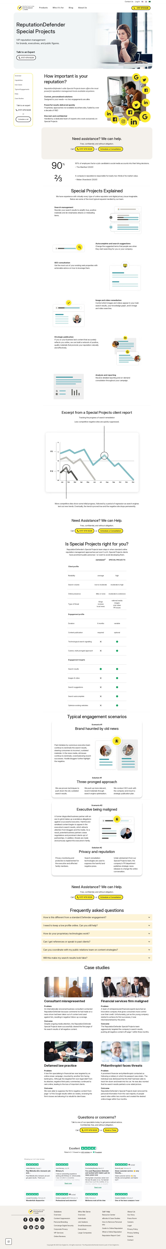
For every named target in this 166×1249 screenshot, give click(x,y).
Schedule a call (23, 119)
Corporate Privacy (61, 1229)
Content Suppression (62, 1218)
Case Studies (19, 98)
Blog (71, 8)
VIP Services (58, 1233)
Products (43, 8)
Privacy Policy (132, 1229)
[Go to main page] (25, 8)
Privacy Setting (133, 1233)
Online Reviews (60, 1236)
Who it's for (58, 8)
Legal (129, 1226)
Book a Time (110, 1130)
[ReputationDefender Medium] (37, 1227)
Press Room (132, 1218)
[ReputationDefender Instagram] (42, 1227)
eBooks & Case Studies (111, 1218)
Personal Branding (61, 1222)
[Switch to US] (142, 1)
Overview (18, 76)
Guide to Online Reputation (112, 1228)
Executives (82, 1229)
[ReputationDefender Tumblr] (31, 1220)
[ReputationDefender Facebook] (25, 1220)
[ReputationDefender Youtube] (31, 1227)
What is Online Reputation (112, 1232)
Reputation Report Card (111, 1235)
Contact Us (129, 1)
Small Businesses (84, 1226)
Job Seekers (83, 1222)
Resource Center (108, 1215)
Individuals (82, 1218)
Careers (130, 1222)
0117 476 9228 (142, 8)
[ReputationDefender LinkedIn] (42, 1220)
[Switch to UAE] (150, 1)
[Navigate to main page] (36, 1211)
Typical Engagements (22, 89)
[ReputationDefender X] (37, 1220)
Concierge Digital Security (64, 1226)
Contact (130, 1240)
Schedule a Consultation (110, 149)
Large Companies (85, 1233)
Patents (130, 1236)
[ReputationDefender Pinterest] (25, 1227)
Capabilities (19, 80)
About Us (82, 8)
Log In (137, 1)
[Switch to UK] (146, 1)
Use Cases (18, 85)
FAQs (16, 94)
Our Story (131, 1215)
